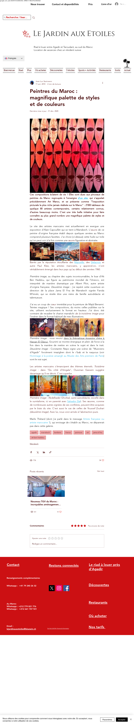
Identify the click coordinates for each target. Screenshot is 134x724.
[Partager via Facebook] (31, 452)
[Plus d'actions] (102, 82)
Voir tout (100, 471)
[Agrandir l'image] (42, 251)
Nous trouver (38, 4)
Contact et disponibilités (65, 4)
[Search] (33, 17)
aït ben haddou (38, 437)
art (88, 432)
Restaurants (98, 602)
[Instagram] (59, 588)
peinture (78, 432)
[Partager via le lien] (50, 452)
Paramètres (107, 719)
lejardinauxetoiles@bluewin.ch (21, 629)
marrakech (45, 432)
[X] (52, 588)
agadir (34, 432)
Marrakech (34, 444)
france (68, 432)
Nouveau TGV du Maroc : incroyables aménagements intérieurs (45, 503)
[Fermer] (130, 719)
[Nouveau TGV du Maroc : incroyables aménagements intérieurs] (46, 486)
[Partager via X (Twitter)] (37, 452)
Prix (90, 4)
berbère (57, 432)
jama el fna (97, 432)
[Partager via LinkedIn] (44, 452)
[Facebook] (66, 588)
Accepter (121, 719)
